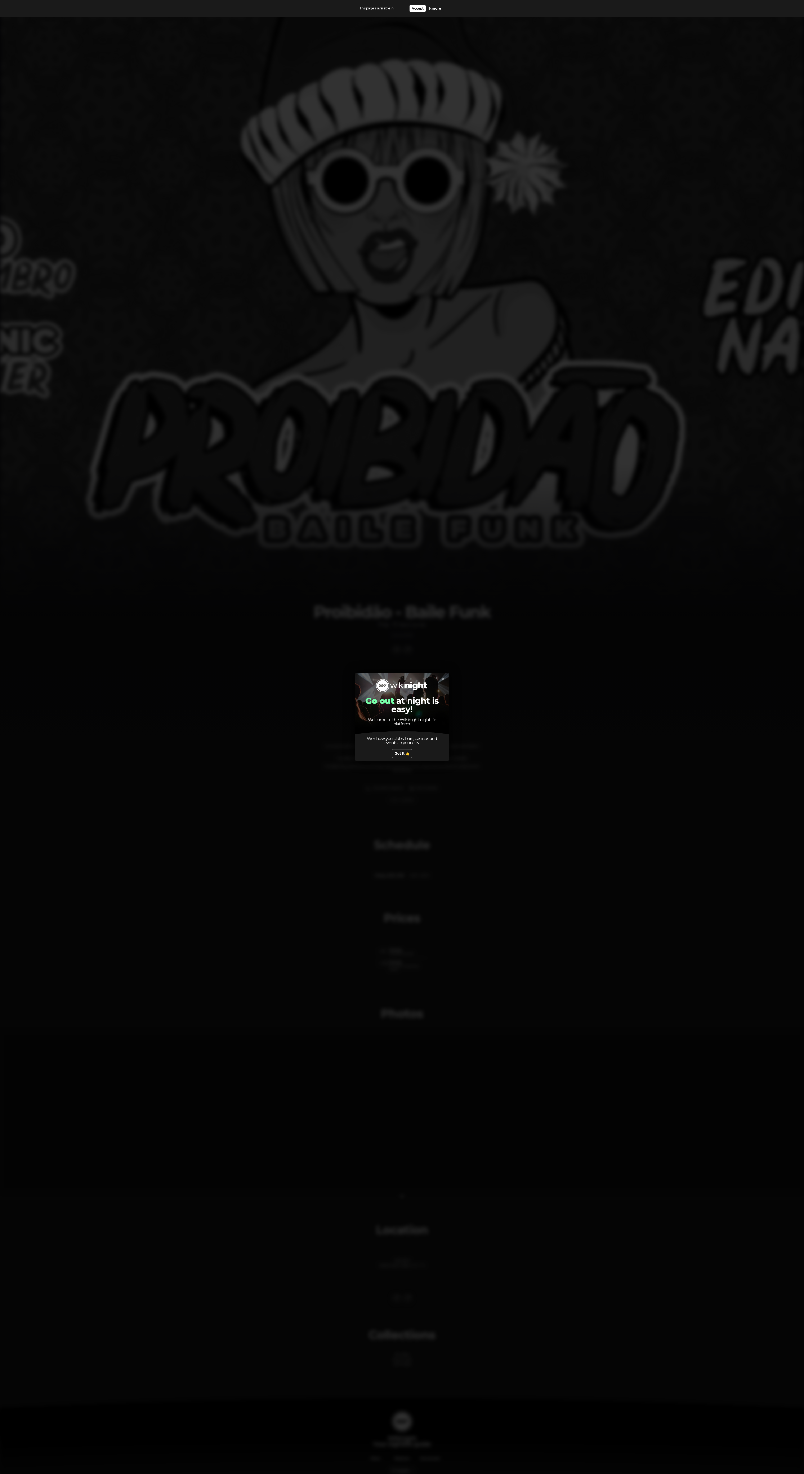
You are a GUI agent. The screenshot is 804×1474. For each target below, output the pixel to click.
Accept (417, 8)
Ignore (435, 8)
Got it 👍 (402, 754)
